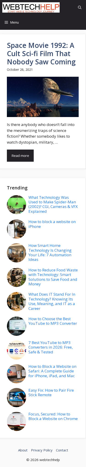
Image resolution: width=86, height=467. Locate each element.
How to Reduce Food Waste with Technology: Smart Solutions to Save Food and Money (53, 277)
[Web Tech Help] (31, 7)
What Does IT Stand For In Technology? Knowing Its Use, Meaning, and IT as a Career (51, 301)
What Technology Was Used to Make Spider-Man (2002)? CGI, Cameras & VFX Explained (53, 204)
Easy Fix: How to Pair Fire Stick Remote (51, 392)
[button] (79, 7)
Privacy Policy (42, 450)
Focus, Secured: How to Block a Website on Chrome (53, 416)
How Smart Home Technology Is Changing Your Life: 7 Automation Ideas (50, 252)
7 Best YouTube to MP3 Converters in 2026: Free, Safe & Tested (50, 347)
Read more (20, 155)
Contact (62, 450)
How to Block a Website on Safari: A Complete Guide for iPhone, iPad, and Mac (52, 371)
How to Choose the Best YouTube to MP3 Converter (52, 321)
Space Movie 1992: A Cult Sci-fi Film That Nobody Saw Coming (41, 53)
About (23, 450)
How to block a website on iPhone (52, 224)
